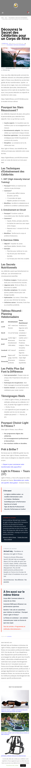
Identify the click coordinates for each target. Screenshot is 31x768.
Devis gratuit (14, 483)
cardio (27, 480)
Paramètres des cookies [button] (12, 765)
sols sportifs (5, 483)
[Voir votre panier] (28, 13)
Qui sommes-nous (9, 579)
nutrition (9, 636)
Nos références (19, 579)
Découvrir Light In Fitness (9, 537)
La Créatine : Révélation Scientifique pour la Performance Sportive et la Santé (15, 501)
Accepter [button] (23, 765)
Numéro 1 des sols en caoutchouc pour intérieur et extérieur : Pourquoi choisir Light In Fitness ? (15, 612)
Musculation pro (19, 480)
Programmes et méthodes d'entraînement (16, 44)
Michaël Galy (5, 43)
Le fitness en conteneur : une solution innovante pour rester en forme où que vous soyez (15, 620)
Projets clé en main (22, 537)
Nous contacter (8, 539)
